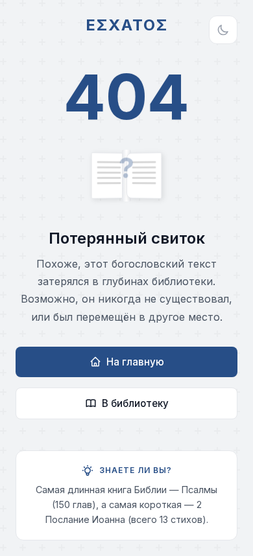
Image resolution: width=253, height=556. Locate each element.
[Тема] (223, 30)
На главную (135, 362)
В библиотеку (135, 403)
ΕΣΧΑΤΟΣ (127, 25)
